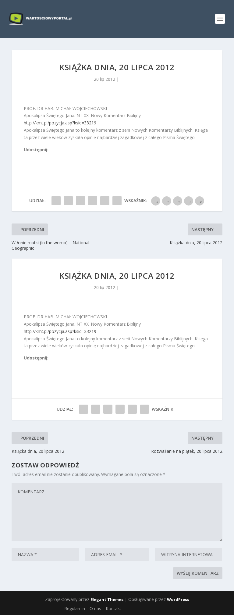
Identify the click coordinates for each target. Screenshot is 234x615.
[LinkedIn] (53, 156)
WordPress (178, 599)
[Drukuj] (66, 156)
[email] (60, 156)
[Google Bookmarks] (46, 156)
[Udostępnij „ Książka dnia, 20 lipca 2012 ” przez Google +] (80, 201)
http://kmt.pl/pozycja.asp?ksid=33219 (60, 123)
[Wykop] (33, 156)
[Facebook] (26, 156)
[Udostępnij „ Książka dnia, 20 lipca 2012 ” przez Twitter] (68, 201)
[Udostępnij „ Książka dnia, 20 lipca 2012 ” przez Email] (105, 201)
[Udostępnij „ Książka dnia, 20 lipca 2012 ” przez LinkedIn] (93, 201)
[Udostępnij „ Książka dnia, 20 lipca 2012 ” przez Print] (117, 201)
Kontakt (113, 608)
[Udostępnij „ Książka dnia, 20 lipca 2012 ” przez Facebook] (56, 201)
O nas (95, 608)
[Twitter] (39, 156)
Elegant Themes (106, 599)
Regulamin (74, 608)
